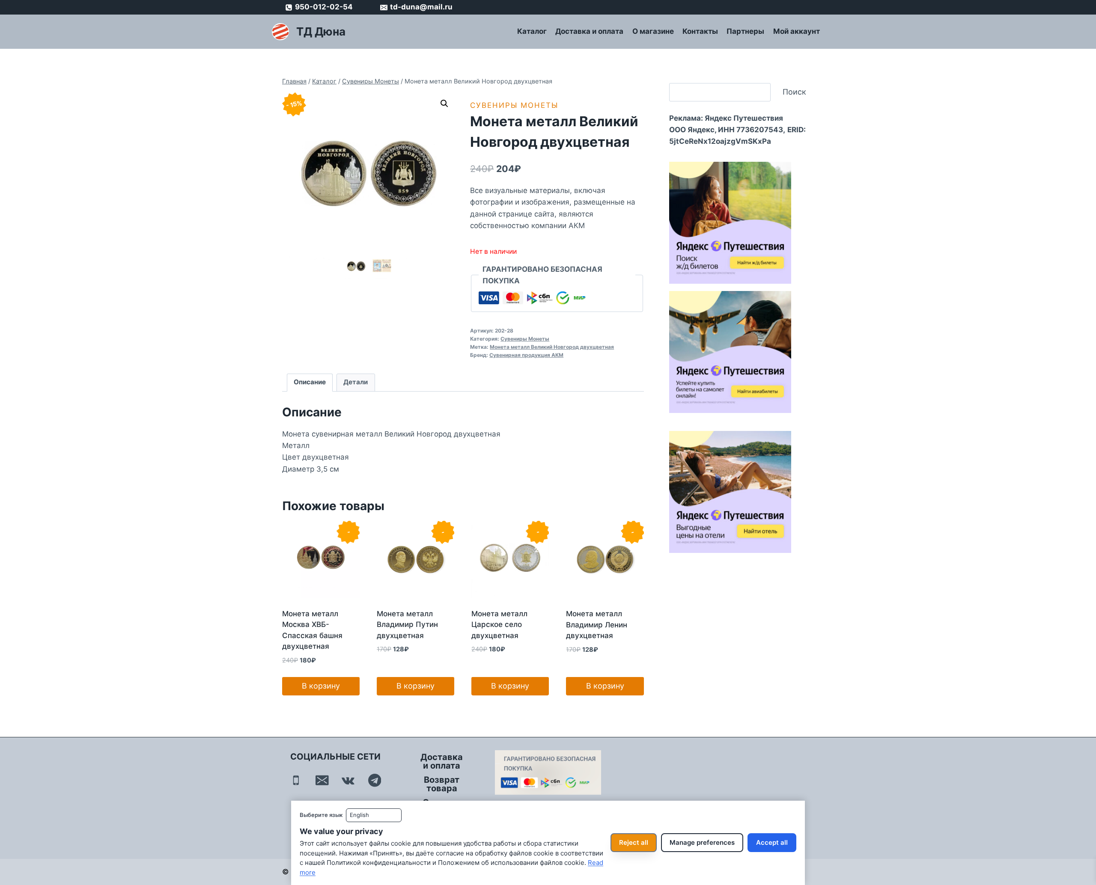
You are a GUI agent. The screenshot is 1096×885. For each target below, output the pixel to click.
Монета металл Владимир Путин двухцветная (407, 624)
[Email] (322, 780)
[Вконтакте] (348, 780)
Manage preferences (702, 842)
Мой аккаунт (796, 31)
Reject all (633, 842)
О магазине (653, 31)
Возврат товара (441, 784)
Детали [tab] (355, 382)
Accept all (772, 842)
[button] (444, 103)
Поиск (794, 91)
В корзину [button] (321, 685)
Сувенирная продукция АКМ (526, 355)
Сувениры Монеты (514, 105)
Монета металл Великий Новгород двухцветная (552, 347)
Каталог (532, 31)
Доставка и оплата (589, 31)
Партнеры (745, 31)
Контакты (700, 31)
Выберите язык (321, 814)
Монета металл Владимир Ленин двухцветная (596, 624)
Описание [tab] (310, 382)
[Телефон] (296, 780)
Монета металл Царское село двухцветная (499, 624)
